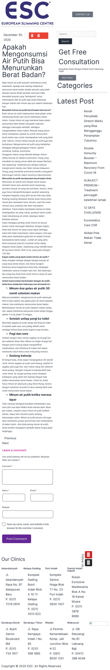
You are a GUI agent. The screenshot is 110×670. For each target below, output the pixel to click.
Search (65, 41)
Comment (7, 466)
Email (33, 490)
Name (5, 490)
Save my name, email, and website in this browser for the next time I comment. (28, 526)
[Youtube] (88, 554)
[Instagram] (88, 562)
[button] (27, 26)
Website (5, 507)
